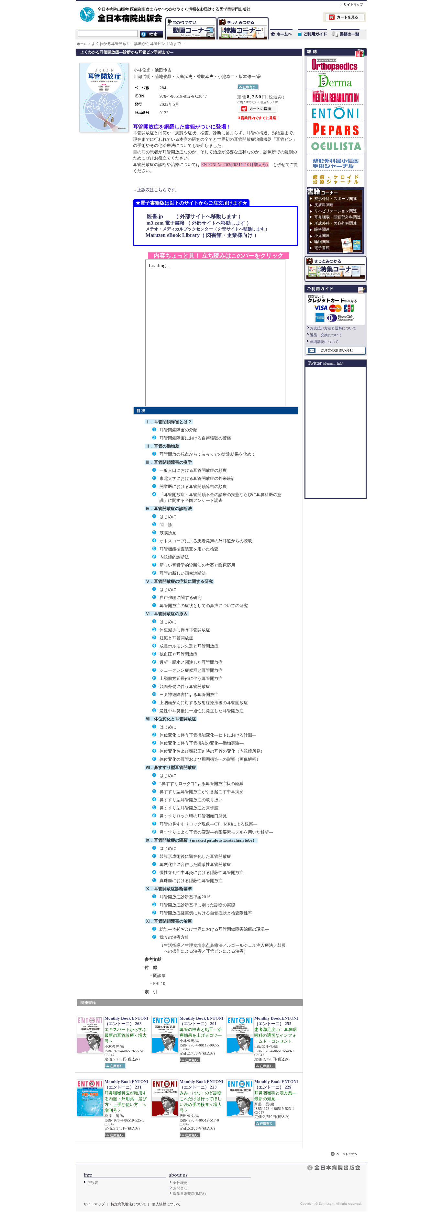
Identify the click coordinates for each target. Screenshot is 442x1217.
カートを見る (317, 18)
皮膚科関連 (324, 205)
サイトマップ (345, 3)
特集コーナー (242, 18)
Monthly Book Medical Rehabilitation (335, 96)
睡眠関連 (322, 241)
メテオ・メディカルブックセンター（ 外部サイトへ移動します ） (205, 229)
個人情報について (166, 1204)
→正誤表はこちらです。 (156, 189)
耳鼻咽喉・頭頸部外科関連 (337, 217)
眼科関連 (322, 229)
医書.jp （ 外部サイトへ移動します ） (191, 216)
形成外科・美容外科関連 (335, 223)
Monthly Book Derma (335, 80)
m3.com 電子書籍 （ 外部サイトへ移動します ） (195, 223)
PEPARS (335, 129)
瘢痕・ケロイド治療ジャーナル (335, 179)
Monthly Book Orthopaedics (335, 64)
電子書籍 (322, 248)
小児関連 (322, 235)
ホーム (82, 44)
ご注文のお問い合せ (335, 350)
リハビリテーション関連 (335, 211)
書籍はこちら (346, 34)
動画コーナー (189, 18)
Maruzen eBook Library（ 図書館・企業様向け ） (199, 235)
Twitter (325, 363)
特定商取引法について (128, 1204)
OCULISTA (335, 146)
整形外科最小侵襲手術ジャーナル (335, 162)
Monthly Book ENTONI (335, 113)
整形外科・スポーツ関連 (335, 198)
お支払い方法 (335, 309)
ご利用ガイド (309, 34)
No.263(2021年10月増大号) (235, 164)
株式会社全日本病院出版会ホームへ (199, 3)
